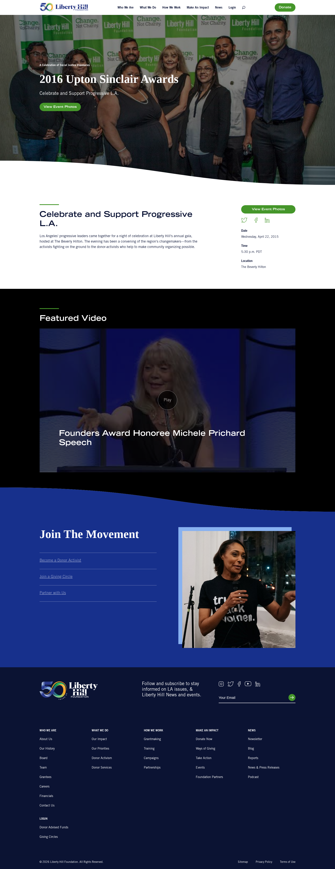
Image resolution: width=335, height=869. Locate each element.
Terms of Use (287, 862)
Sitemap (243, 862)
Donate (285, 7)
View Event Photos (60, 107)
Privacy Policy (264, 862)
